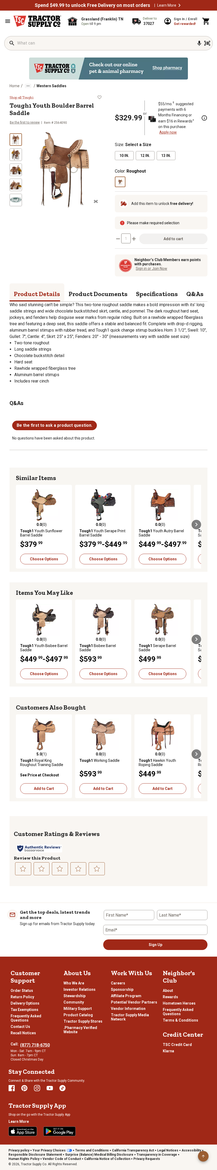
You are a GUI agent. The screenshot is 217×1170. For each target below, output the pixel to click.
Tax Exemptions (24, 1010)
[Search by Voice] (199, 43)
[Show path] (28, 86)
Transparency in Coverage (157, 1154)
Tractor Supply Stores (83, 1021)
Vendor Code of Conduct (62, 1158)
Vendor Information (128, 1008)
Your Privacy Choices (49, 1150)
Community (74, 1002)
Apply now (168, 132)
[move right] (196, 524)
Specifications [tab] (157, 294)
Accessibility (191, 1150)
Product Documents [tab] (98, 294)
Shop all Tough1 (22, 97)
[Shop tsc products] (108, 69)
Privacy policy (18, 1150)
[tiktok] (62, 1088)
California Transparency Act (133, 1150)
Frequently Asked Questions (26, 1018)
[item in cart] (206, 21)
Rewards (170, 997)
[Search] (12, 43)
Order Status (22, 990)
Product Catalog (78, 1015)
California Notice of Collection (107, 1158)
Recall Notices (23, 1033)
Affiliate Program (126, 996)
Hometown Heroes (179, 1003)
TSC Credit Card (177, 1045)
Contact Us (20, 1026)
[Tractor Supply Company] (37, 21)
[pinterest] (24, 1088)
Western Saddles (51, 86)
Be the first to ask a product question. (54, 425)
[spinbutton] (126, 238)
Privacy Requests (146, 1158)
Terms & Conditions (180, 1020)
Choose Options (44, 559)
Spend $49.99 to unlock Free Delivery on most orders (92, 5)
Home (15, 86)
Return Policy (22, 997)
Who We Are (74, 983)
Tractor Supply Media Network (130, 1017)
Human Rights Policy (23, 1158)
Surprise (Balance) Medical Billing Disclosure (99, 1154)
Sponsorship (122, 989)
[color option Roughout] (120, 182)
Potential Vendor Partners (134, 1002)
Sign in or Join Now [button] (151, 268)
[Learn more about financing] (204, 118)
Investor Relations (80, 989)
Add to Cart (44, 788)
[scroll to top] (203, 1156)
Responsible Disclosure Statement (35, 1154)
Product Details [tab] (37, 294)
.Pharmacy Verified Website (80, 1030)
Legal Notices (167, 1150)
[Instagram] (37, 1088)
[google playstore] (59, 1131)
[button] (179, 5)
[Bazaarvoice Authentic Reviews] (39, 848)
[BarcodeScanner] (207, 43)
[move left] (20, 524)
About (168, 990)
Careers (118, 983)
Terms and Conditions (92, 1150)
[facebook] (11, 1088)
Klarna (168, 1051)
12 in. (145, 155)
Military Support (78, 1008)
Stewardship (74, 996)
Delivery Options (25, 1003)
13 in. (166, 155)
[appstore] (22, 1131)
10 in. (124, 155)
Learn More (166, 5)
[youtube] (50, 1088)
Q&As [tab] (195, 294)
